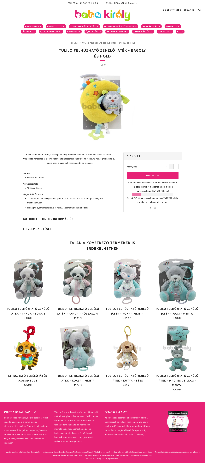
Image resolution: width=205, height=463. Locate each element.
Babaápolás (150, 26)
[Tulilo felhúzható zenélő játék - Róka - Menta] (127, 281)
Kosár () (190, 10)
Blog (180, 31)
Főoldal (74, 43)
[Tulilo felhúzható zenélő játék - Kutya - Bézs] (127, 348)
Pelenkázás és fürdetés (119, 26)
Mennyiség (132, 166)
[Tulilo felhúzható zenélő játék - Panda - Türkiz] (28, 281)
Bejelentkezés (172, 10)
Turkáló (163, 31)
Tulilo (102, 64)
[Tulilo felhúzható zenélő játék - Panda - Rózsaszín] (77, 281)
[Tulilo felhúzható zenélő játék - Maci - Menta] (177, 281)
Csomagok (73, 31)
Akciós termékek (117, 31)
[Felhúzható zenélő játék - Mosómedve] (28, 348)
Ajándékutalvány (51, 31)
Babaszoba (32, 26)
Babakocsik (54, 26)
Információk (142, 31)
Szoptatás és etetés (83, 26)
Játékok (27, 31)
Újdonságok (93, 31)
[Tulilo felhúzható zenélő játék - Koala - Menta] (77, 348)
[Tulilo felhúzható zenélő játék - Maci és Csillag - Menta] (177, 348)
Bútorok (171, 26)
